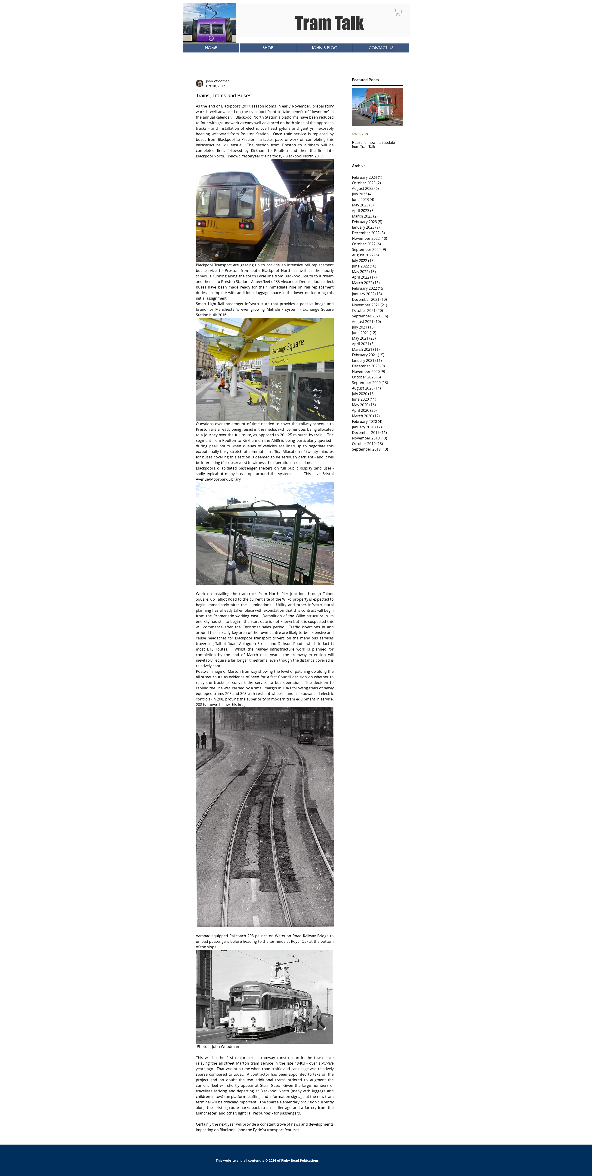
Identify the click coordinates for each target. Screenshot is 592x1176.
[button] (398, 12)
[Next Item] (395, 107)
